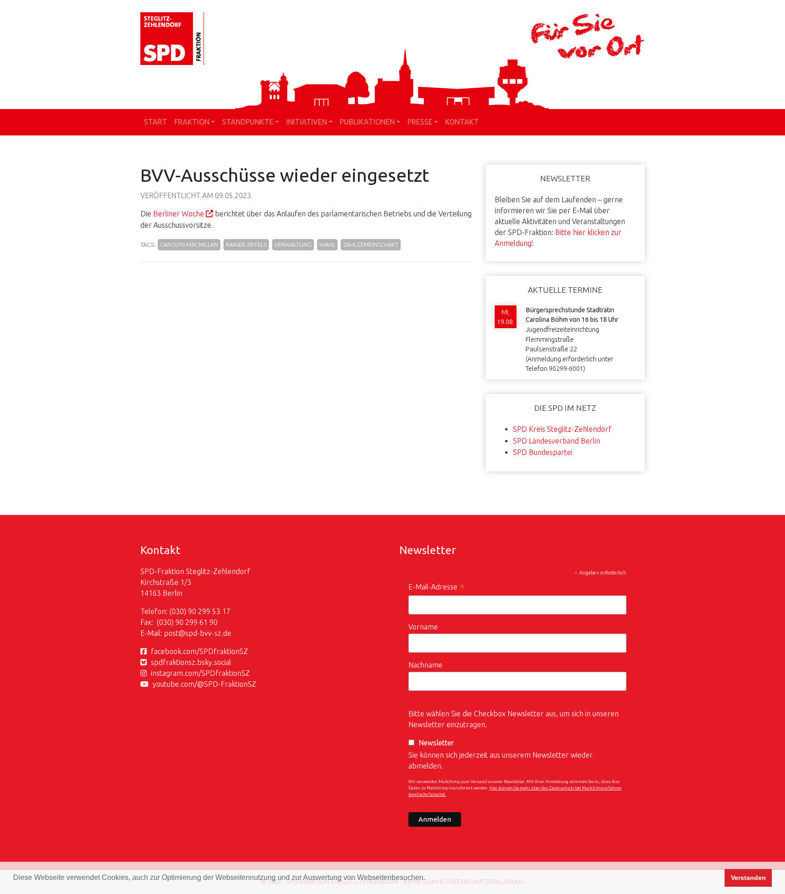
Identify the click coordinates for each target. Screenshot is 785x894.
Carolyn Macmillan (189, 244)
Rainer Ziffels (246, 244)
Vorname (423, 627)
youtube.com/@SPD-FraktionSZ (204, 684)
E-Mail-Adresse (436, 588)
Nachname (425, 665)
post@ (174, 633)
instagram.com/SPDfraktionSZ (200, 673)
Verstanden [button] (748, 877)
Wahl (327, 244)
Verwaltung (293, 244)
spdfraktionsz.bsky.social (191, 662)
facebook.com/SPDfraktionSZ (199, 651)
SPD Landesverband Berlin (556, 441)
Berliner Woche (178, 214)
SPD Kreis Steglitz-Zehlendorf (562, 429)
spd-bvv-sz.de (208, 633)
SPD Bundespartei (542, 452)
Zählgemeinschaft (370, 244)
